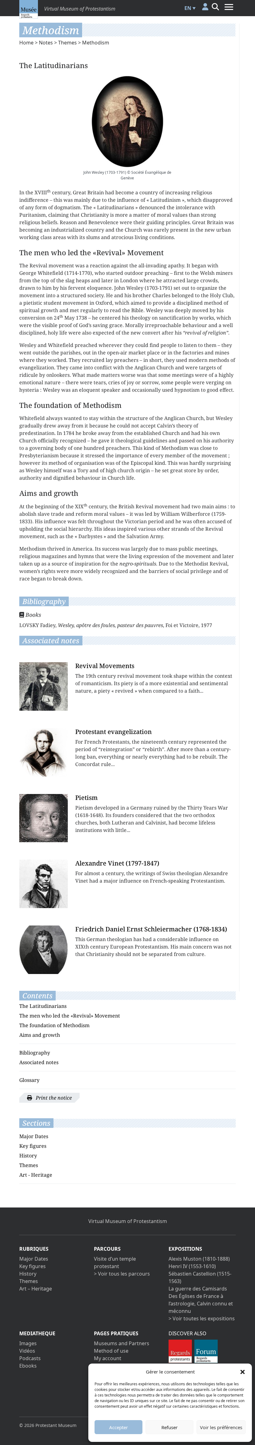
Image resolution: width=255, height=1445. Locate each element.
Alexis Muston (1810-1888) (199, 1258)
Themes (67, 42)
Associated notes (38, 1062)
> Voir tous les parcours (122, 1273)
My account (107, 1358)
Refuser (169, 1427)
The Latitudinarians (43, 1006)
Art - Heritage (35, 1174)
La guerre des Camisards (198, 1288)
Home (26, 42)
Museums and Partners (121, 1343)
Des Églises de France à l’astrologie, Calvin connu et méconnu (201, 1303)
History (28, 1155)
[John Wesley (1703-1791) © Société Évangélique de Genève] (127, 121)
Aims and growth (39, 1035)
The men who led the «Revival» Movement (69, 1015)
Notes (46, 42)
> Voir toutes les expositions (202, 1318)
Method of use (111, 1350)
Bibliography (34, 1052)
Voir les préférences (221, 1427)
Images (28, 1343)
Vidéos (27, 1350)
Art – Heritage (35, 1288)
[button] (242, 1372)
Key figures (32, 1146)
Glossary (29, 1080)
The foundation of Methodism (54, 1025)
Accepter (118, 1427)
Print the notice (53, 1097)
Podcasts (30, 1358)
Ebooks (28, 1365)
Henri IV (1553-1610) (192, 1266)
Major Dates (33, 1136)
